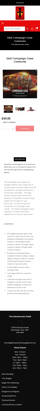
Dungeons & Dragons (10, 391)
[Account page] (32, 29)
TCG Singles (7, 378)
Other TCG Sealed (9, 387)
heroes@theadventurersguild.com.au (20, 343)
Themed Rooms (8, 400)
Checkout (20, 3)
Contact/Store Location (12, 404)
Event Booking (7, 374)
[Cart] (36, 29)
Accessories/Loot (9, 396)
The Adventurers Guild (20, 44)
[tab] (20, 159)
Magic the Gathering (10, 383)
